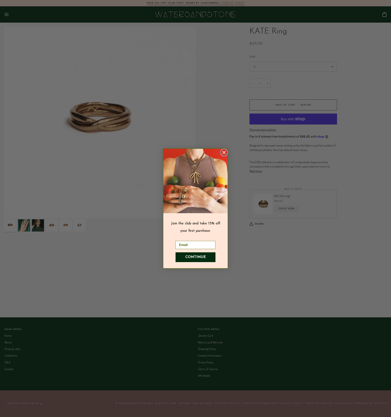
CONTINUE (195, 257)
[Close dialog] (224, 152)
